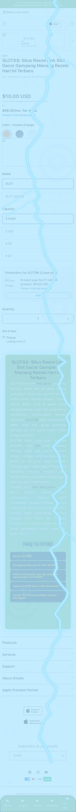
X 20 (8, 256)
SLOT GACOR (14, 196)
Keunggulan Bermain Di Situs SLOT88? (35, 565)
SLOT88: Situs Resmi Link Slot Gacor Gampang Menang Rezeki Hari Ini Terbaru (38, 4)
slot (37, 445)
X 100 (9, 231)
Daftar (38, 805)
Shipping (20, 101)
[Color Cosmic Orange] (6, 134)
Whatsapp (53, 805)
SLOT (9, 184)
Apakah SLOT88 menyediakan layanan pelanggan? (35, 596)
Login (22, 805)
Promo (8, 805)
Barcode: (27, 77)
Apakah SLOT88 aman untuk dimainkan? (36, 586)
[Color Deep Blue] (19, 134)
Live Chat (65, 805)
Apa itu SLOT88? (22, 556)
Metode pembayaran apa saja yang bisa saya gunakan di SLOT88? (35, 575)
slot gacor (44, 383)
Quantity (8, 309)
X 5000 (10, 218)
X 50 (8, 243)
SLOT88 (31, 794)
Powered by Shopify (48, 794)
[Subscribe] (62, 755)
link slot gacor (43, 487)
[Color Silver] (32, 134)
